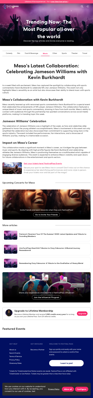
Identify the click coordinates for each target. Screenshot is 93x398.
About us (12, 350)
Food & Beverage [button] (31, 53)
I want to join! (66, 363)
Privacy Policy (14, 360)
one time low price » (59, 1)
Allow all (68, 389)
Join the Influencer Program (46, 297)
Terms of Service (15, 356)
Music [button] (45, 53)
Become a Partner (37, 350)
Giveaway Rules (15, 363)
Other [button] (54, 53)
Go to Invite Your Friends (46, 215)
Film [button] (18, 53)
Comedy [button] (9, 53)
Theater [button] (74, 53)
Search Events (14, 353)
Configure (81, 389)
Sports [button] (64, 53)
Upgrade (82, 313)
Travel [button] (84, 53)
